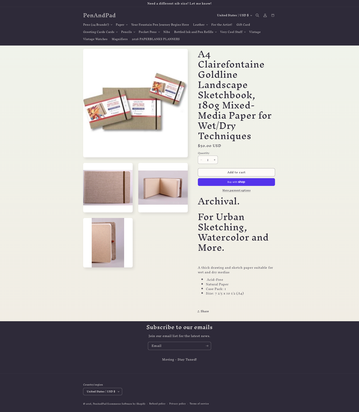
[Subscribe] (207, 346)
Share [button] (205, 311)
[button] (97, 24)
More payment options (236, 190)
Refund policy (157, 403)
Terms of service (199, 403)
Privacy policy (177, 403)
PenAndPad (100, 403)
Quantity (203, 153)
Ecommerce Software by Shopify (126, 403)
